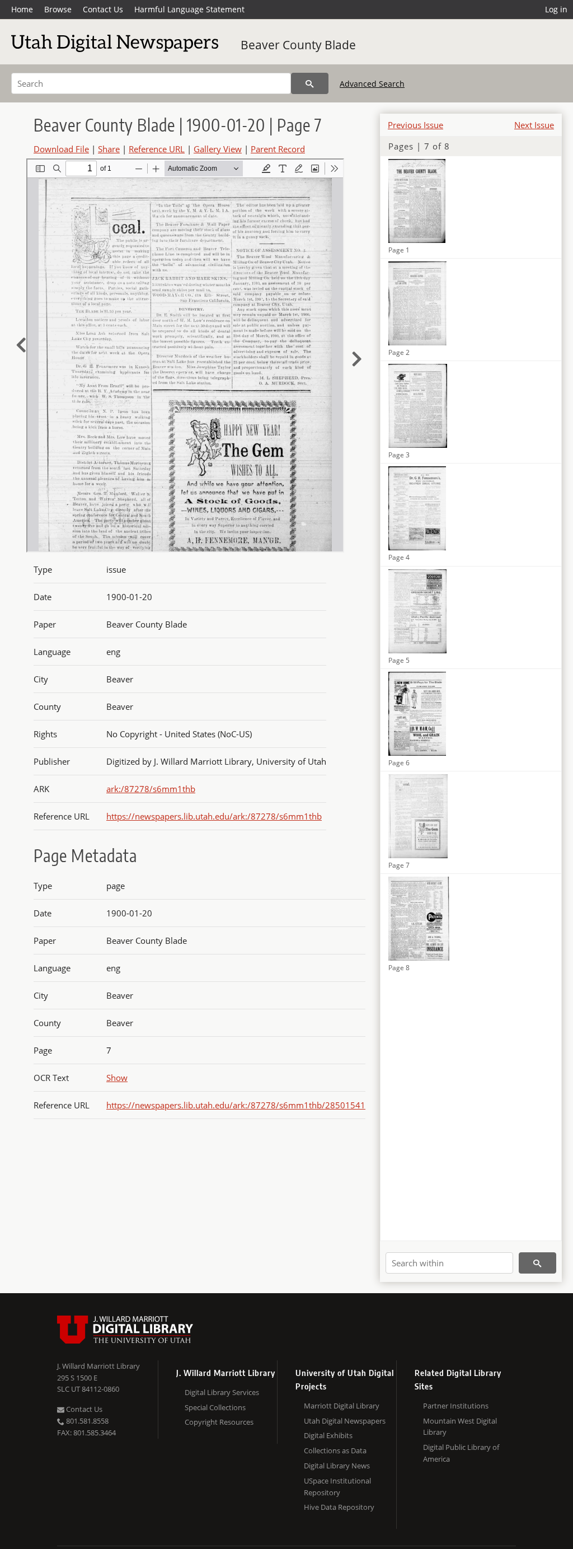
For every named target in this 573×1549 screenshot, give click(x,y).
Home (22, 9)
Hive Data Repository (339, 1507)
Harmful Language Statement (189, 9)
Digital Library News (337, 1466)
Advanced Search (372, 83)
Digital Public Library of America (461, 1453)
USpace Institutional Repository (337, 1486)
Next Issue (534, 124)
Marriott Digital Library (341, 1406)
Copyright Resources (219, 1422)
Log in (556, 9)
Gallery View (218, 149)
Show (117, 1077)
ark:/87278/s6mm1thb (150, 788)
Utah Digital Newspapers (345, 1421)
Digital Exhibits (328, 1435)
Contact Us (103, 9)
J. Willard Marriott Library (98, 1366)
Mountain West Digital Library (460, 1427)
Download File (61, 149)
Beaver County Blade (298, 45)
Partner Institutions (456, 1406)
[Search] (309, 83)
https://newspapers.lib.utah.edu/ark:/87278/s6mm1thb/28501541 (235, 1105)
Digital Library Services (222, 1392)
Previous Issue (415, 124)
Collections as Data (335, 1450)
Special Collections (215, 1407)
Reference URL (157, 149)
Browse (58, 9)
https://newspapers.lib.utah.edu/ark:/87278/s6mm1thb (214, 816)
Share (109, 149)
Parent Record (278, 149)
